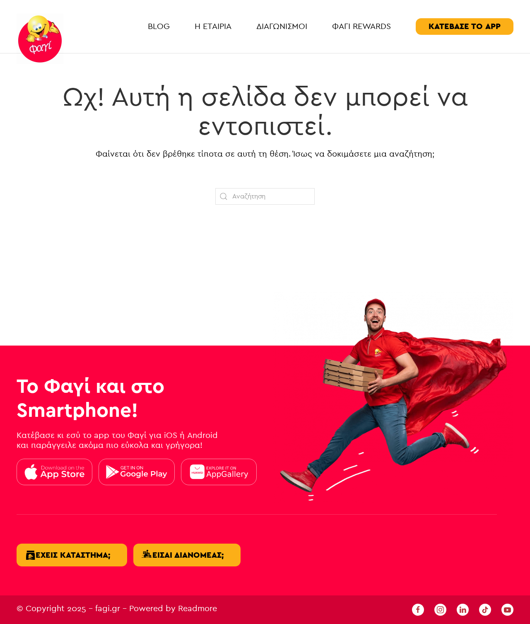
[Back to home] (40, 38)
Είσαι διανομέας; (188, 555)
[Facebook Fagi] (418, 608)
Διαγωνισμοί (281, 26)
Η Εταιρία (213, 26)
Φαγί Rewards (361, 26)
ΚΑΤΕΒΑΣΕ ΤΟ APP (465, 26)
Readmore (197, 608)
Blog (159, 26)
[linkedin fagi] (463, 608)
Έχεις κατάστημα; (73, 555)
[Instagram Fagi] (440, 608)
